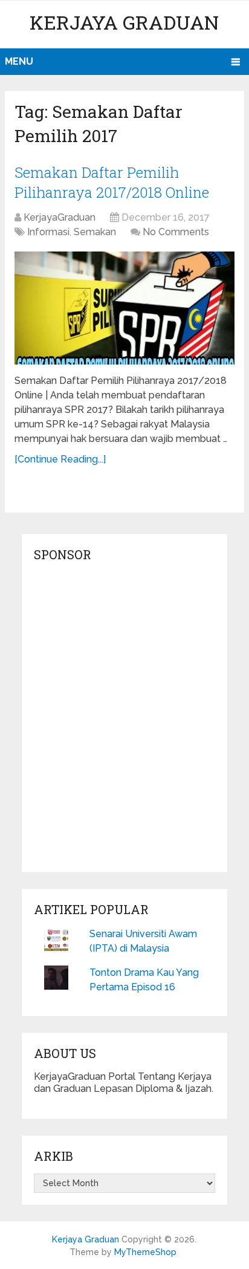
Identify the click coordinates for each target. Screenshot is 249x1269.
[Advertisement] (124, 720)
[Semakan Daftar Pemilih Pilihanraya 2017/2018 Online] (124, 308)
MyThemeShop (145, 1252)
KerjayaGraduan (59, 217)
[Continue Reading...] (60, 459)
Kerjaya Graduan (124, 22)
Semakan (95, 232)
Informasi (48, 232)
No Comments (176, 232)
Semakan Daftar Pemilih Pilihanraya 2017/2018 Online (112, 183)
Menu (19, 61)
